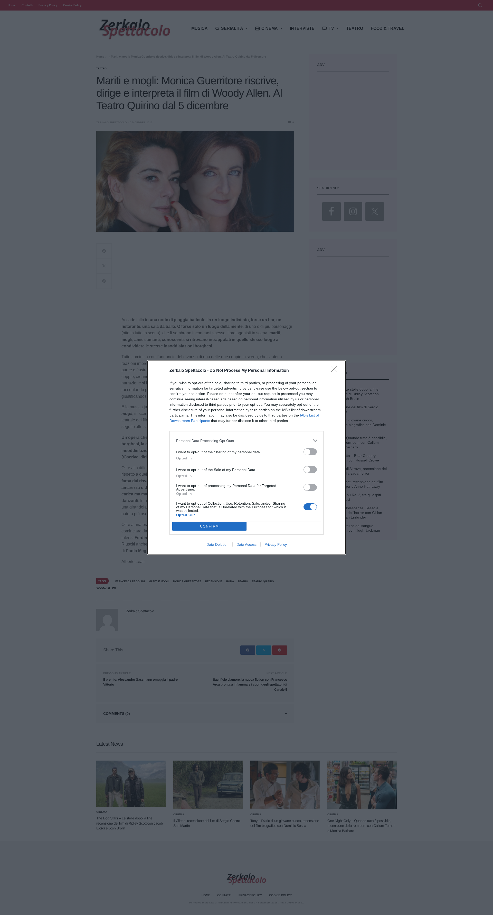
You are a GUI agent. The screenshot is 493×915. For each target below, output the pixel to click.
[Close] (335, 371)
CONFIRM (209, 526)
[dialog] (246, 457)
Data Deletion (217, 544)
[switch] (310, 451)
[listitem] (246, 440)
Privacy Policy (275, 544)
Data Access (246, 544)
